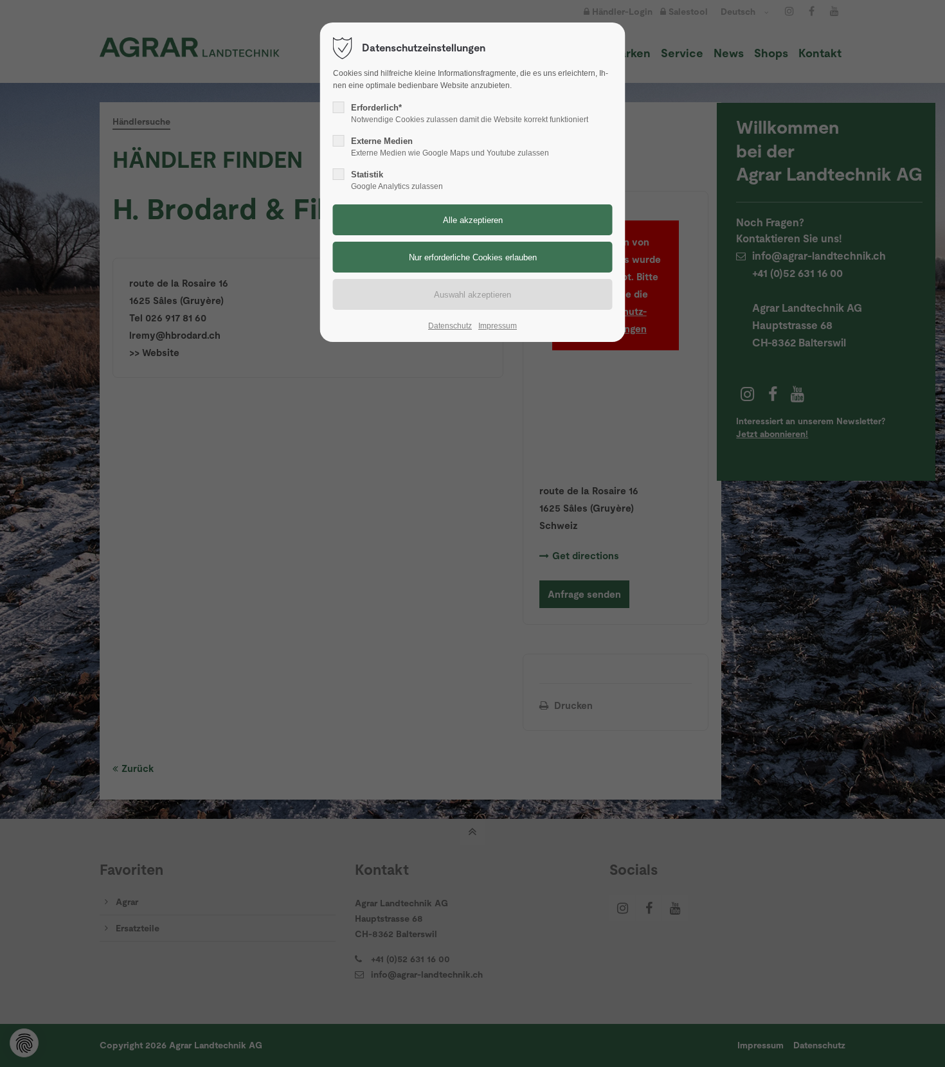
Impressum (497, 325)
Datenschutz (450, 325)
